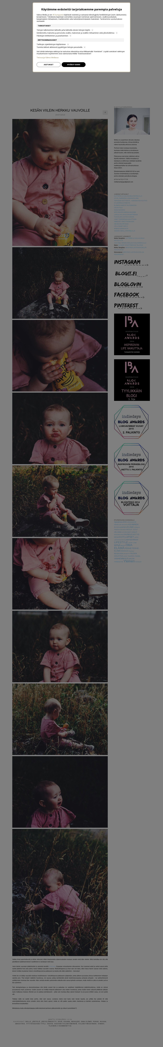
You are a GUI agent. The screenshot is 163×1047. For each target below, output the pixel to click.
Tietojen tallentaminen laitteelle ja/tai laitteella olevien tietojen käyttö (63, 30)
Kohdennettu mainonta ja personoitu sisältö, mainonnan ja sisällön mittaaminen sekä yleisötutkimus (75, 33)
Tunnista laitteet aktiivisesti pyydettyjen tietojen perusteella (59, 47)
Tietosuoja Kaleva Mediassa (47, 57)
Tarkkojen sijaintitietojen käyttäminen (51, 44)
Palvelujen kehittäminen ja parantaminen (52, 36)
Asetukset (48, 64)
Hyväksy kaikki (73, 64)
